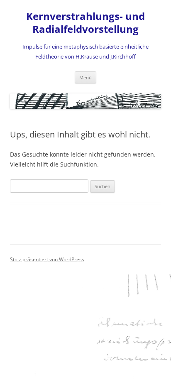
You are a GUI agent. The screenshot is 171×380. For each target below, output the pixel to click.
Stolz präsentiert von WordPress (47, 259)
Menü (85, 77)
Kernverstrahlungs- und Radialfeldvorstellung (85, 23)
